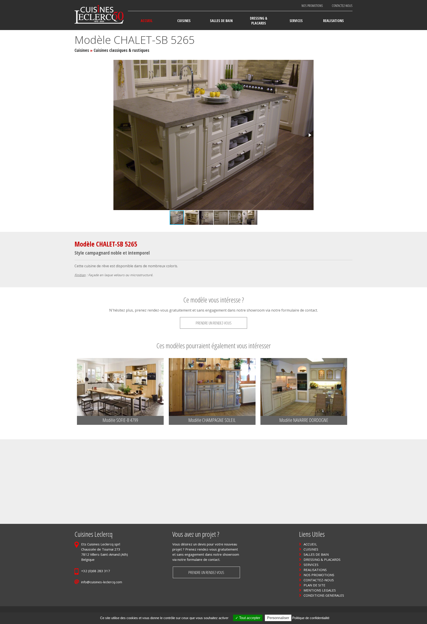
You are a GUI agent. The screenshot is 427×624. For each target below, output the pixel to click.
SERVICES (311, 564)
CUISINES (311, 549)
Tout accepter (249, 618)
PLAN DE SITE (314, 585)
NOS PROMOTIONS (312, 5)
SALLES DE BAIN (316, 554)
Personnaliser (278, 618)
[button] (309, 135)
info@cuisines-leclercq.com (101, 582)
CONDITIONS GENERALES (324, 595)
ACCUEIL (310, 544)
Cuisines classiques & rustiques (121, 50)
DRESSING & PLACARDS (322, 559)
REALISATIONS (315, 569)
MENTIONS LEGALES (320, 590)
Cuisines (82, 50)
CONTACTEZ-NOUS (342, 5)
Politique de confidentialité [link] (310, 618)
